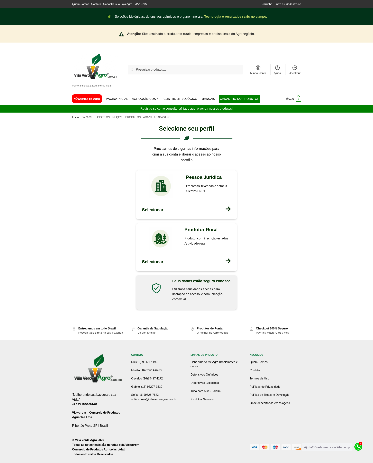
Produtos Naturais (202, 399)
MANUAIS (141, 3)
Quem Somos (80, 3)
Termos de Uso (259, 378)
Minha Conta (258, 73)
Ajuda (277, 73)
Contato (96, 3)
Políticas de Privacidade (265, 386)
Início (75, 117)
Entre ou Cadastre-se (288, 3)
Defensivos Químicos (204, 374)
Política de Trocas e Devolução (269, 394)
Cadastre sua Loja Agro (117, 3)
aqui (193, 108)
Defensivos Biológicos (205, 382)
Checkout (295, 73)
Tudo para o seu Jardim (206, 391)
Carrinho (267, 3)
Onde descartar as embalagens (270, 403)
